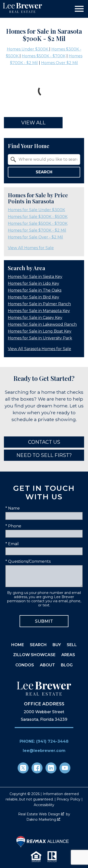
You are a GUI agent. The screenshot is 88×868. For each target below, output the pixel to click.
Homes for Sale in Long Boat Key (39, 331)
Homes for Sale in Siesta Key (35, 276)
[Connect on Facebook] (37, 767)
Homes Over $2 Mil (59, 62)
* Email (12, 544)
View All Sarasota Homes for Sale (39, 348)
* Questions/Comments (28, 561)
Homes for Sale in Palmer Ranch (39, 304)
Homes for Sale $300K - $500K (37, 216)
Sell (72, 644)
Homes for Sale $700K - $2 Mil (37, 230)
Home (17, 644)
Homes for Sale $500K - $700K (37, 223)
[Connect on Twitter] (23, 767)
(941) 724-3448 (52, 741)
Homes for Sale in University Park (40, 338)
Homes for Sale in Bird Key (33, 297)
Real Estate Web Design (39, 814)
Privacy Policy (68, 799)
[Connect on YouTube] (64, 767)
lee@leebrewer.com (44, 750)
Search (44, 172)
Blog (67, 665)
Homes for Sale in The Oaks (34, 290)
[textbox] (47, 159)
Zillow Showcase (34, 654)
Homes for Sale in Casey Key (35, 317)
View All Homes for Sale (31, 248)
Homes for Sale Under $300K (36, 209)
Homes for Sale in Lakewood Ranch (42, 324)
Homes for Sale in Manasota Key (39, 310)
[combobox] (44, 159)
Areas (68, 654)
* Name (12, 508)
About (47, 665)
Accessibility (44, 805)
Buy (57, 644)
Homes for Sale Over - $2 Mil (35, 237)
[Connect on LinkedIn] (50, 767)
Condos (24, 665)
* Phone (13, 526)
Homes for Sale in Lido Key (33, 283)
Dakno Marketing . (43, 819)
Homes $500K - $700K (44, 56)
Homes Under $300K (28, 49)
